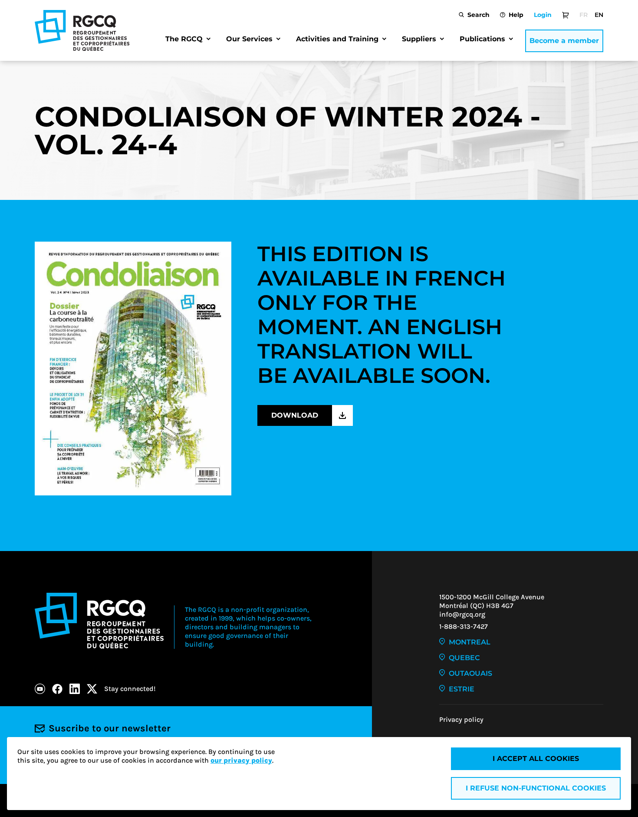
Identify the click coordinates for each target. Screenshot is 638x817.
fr (583, 15)
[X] (92, 689)
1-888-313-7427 (463, 626)
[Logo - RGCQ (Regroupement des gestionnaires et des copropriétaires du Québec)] (82, 30)
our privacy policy (241, 760)
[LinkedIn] (74, 689)
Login (543, 15)
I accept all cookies (536, 758)
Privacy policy (461, 719)
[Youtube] (40, 689)
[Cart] (565, 14)
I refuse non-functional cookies (536, 788)
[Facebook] (57, 689)
